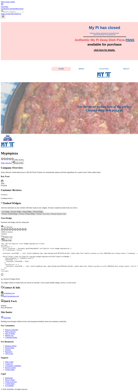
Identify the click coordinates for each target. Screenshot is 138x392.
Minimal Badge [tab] (38, 211)
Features (8, 350)
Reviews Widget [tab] (16, 211)
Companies (5, 9)
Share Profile (19, 163)
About (21, 9)
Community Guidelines (13, 366)
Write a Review (6, 163)
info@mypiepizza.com (11, 296)
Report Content (10, 368)
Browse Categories (11, 330)
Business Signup (10, 346)
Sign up (18, 14)
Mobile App (9, 335)
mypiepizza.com (9, 293)
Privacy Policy (10, 380)
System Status (10, 370)
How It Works (10, 334)
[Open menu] (3, 16)
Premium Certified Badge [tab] (9, 214)
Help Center (9, 362)
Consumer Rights (11, 337)
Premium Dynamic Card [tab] (58, 214)
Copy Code (7, 240)
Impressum (9, 378)
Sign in (13, 14)
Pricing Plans (9, 348)
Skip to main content (8, 2)
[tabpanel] (69, 250)
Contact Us (9, 364)
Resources (8, 352)
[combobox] (13, 12)
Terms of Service (11, 382)
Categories (12, 9)
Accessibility (9, 386)
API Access (9, 353)
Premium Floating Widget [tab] (27, 214)
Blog (17, 9)
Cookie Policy (10, 384)
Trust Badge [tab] (5, 211)
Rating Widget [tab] (27, 211)
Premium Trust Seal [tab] (43, 214)
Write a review (6, 14)
